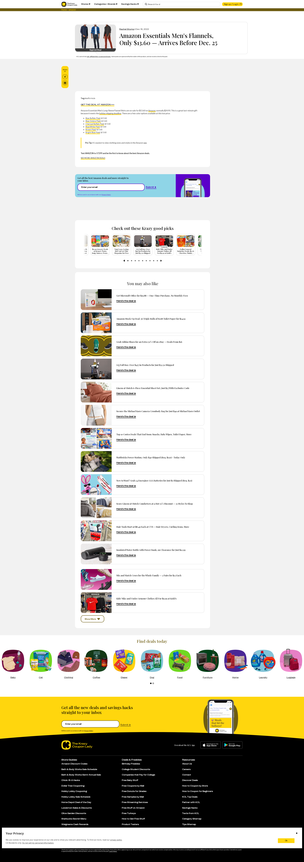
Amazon (152, 110)
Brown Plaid (91, 129)
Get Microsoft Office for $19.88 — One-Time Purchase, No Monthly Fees (152, 295)
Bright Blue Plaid (93, 132)
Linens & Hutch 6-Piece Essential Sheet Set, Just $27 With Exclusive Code (152, 388)
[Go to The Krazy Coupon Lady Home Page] (69, 4)
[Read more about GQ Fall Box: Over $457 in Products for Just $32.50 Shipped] (96, 369)
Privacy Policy (106, 194)
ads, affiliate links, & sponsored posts (99, 56)
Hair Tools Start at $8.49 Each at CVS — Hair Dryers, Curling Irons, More (152, 526)
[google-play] (232, 745)
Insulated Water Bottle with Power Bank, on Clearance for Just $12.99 (150, 549)
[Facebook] (65, 76)
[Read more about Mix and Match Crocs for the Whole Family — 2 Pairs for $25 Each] (96, 579)
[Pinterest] (65, 82)
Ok (286, 841)
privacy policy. (116, 840)
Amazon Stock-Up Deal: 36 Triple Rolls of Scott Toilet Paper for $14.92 (151, 318)
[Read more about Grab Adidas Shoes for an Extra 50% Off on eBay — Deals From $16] (96, 346)
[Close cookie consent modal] (296, 833)
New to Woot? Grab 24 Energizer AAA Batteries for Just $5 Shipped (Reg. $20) (154, 480)
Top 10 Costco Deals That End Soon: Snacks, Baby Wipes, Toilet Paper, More (154, 434)
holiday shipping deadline (110, 113)
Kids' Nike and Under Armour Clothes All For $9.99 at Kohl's (146, 598)
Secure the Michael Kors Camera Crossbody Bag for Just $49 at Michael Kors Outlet (158, 411)
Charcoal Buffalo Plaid (95, 124)
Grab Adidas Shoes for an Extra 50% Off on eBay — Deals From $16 (149, 341)
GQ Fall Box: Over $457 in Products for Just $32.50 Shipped (145, 364)
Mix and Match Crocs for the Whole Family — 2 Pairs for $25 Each (148, 575)
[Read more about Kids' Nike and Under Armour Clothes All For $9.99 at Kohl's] (96, 602)
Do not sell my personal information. (38, 843)
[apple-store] (210, 745)
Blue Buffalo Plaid (93, 118)
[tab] (127, 260)
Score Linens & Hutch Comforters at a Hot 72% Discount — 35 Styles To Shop (154, 503)
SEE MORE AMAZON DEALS (93, 158)
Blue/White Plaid (93, 126)
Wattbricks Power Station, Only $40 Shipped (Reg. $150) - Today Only (150, 457)
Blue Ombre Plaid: (93, 121)
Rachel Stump (126, 29)
